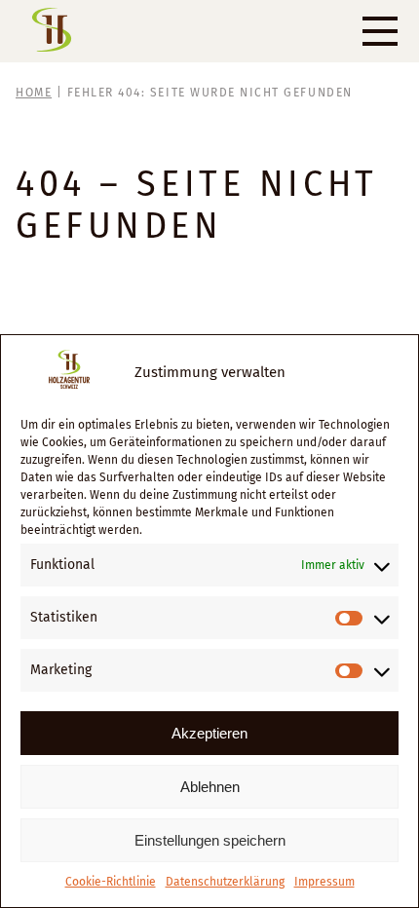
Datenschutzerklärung (225, 882)
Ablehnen (210, 786)
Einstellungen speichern (210, 840)
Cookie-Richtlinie (110, 882)
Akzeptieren (209, 733)
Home (34, 92)
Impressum (324, 882)
